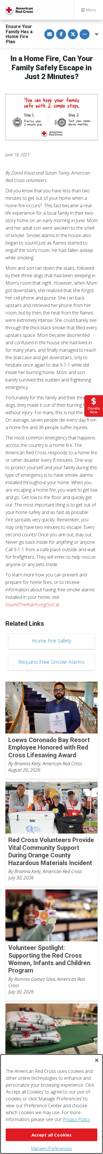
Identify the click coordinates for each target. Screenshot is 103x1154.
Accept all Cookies (51, 1135)
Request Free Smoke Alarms (51, 661)
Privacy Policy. (77, 1119)
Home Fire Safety (51, 640)
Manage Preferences (51, 1148)
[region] (51, 1104)
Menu (90, 10)
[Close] (96, 1060)
